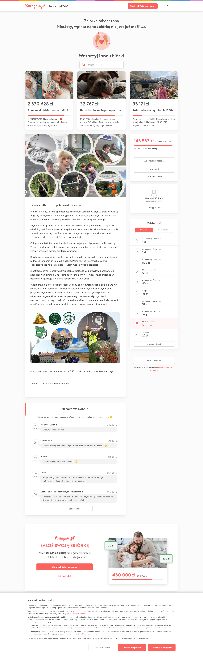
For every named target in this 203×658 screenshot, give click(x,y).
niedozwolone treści (164, 367)
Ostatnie (144, 230)
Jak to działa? (64, 576)
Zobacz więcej (75, 508)
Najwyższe (163, 230)
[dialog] (101, 625)
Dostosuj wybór (102, 647)
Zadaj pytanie (153, 207)
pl (168, 6)
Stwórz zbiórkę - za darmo (142, 6)
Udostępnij (154, 169)
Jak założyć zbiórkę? (58, 6)
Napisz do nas (154, 370)
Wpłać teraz (147, 325)
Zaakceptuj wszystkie (162, 647)
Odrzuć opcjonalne (132, 647)
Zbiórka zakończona (154, 160)
